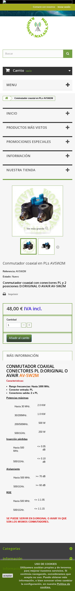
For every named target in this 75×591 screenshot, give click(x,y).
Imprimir (13, 294)
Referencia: (9, 271)
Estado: (7, 276)
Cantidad (12, 319)
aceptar (7, 575)
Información (18, 156)
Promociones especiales (28, 141)
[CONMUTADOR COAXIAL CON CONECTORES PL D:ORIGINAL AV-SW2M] (28, 246)
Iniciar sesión (64, 7)
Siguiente (58, 247)
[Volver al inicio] (6, 98)
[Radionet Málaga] (37, 26)
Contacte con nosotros (44, 7)
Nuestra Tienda (20, 170)
